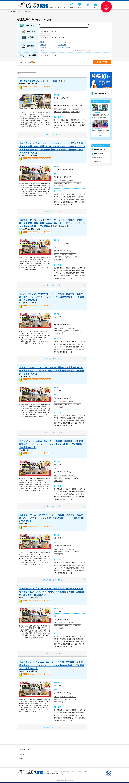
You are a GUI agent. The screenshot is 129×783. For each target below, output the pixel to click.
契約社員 (43, 47)
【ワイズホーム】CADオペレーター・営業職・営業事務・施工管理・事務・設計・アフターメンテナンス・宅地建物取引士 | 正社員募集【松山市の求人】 (52, 444)
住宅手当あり (76, 183)
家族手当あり (66, 111)
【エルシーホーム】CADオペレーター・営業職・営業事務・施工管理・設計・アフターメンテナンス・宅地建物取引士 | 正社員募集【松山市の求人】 (51, 518)
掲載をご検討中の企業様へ (53, 773)
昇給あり (75, 109)
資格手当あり (57, 111)
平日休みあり (48, 86)
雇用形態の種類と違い (100, 149)
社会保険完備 (35, 86)
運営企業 (80, 771)
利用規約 (56, 771)
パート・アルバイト (64, 42)
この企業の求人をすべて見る (52, 134)
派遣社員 (43, 45)
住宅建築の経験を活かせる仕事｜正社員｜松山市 (42, 81)
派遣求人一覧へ (96, 161)
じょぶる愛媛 (8, 11)
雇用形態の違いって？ (83, 50)
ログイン (96, 7)
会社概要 (73, 771)
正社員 (42, 42)
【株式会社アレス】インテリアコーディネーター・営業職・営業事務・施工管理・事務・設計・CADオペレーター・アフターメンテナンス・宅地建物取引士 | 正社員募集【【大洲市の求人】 (52, 223)
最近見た (72, 7)
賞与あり (41, 86)
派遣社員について (97, 157)
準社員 (42, 50)
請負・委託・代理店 (64, 47)
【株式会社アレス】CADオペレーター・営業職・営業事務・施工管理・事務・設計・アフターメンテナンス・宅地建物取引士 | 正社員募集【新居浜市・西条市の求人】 (51, 591)
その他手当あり (75, 111)
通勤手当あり (57, 109)
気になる (80, 7)
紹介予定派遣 (62, 45)
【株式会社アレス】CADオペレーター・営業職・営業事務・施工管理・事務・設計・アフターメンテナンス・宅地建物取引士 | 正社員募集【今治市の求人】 (51, 297)
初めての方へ (88, 7)
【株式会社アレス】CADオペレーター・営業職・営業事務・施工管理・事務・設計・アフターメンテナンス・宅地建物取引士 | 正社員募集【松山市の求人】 (51, 665)
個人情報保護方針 (65, 771)
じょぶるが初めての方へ (101, 93)
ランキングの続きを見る (101, 135)
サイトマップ (88, 771)
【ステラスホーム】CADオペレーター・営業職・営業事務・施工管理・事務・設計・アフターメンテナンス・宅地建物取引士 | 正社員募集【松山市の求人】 (51, 370)
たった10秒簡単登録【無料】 (106, 8)
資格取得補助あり (67, 109)
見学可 (29, 86)
